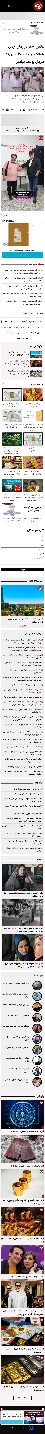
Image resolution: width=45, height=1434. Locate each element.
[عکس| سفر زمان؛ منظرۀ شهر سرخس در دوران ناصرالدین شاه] (36, 354)
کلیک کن (22, 255)
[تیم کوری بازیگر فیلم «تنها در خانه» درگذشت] (36, 1060)
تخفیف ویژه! (12, 1422)
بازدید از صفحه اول (29, 333)
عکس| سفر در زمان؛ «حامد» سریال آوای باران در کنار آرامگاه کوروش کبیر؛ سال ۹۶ (22, 279)
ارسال (22, 569)
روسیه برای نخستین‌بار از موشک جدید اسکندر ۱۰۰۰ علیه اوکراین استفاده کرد (21, 656)
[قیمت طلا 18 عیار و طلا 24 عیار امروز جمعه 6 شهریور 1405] (22, 1221)
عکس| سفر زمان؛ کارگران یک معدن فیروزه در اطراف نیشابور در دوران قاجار (23, 760)
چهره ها (38, 975)
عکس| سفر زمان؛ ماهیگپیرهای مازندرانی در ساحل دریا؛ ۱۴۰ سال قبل (21, 711)
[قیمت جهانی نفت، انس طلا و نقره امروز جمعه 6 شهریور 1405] (22, 1369)
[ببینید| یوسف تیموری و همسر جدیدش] (36, 1028)
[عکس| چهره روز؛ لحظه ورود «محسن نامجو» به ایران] (36, 1082)
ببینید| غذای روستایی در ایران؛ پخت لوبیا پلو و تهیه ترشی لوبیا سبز (23, 753)
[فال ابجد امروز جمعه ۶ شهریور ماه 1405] (22, 1114)
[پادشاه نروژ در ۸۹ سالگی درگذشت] (36, 1017)
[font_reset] (7, 110)
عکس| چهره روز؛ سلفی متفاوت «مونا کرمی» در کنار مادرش (23, 849)
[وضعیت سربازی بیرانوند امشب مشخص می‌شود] (36, 996)
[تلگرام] (11, 322)
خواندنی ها (36, 346)
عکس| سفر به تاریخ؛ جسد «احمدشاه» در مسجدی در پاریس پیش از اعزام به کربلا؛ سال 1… (23, 930)
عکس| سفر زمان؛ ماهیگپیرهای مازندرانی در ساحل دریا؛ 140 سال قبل (17, 374)
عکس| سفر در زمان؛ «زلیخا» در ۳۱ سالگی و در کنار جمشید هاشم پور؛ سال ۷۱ (23, 303)
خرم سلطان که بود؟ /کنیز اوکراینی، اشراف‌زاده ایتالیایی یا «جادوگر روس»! (22, 741)
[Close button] (43, 1409)
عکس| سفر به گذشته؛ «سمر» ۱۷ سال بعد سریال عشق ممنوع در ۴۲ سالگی (24, 620)
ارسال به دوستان (11, 333)
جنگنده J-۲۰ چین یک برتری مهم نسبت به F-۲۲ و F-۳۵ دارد (23, 726)
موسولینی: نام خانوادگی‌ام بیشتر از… (16, 1047)
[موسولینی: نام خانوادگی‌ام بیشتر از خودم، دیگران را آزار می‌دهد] (36, 1050)
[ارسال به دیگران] (24, 110)
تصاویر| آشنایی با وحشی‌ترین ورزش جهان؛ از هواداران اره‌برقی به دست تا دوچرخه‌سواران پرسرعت (22, 718)
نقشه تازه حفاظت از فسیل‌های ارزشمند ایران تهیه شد (22, 747)
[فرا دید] (38, 6)
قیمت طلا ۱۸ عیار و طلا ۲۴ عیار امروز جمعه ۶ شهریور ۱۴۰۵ (23, 807)
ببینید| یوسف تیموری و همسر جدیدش (27, 813)
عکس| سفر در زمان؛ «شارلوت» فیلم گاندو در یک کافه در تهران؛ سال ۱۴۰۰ (21, 295)
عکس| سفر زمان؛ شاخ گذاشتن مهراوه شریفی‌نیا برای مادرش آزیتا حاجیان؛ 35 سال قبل (23, 965)
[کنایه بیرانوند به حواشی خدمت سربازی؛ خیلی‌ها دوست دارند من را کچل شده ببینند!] (36, 1071)
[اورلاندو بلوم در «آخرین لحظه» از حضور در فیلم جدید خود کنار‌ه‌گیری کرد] (36, 1039)
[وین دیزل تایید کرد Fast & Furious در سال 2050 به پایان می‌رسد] (36, 1007)
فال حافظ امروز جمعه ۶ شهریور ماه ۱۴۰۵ (27, 794)
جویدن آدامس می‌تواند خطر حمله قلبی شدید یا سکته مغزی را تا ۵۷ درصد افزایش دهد (22, 679)
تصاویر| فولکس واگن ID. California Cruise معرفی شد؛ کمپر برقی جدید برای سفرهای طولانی (22, 703)
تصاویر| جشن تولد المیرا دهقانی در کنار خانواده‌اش (23, 766)
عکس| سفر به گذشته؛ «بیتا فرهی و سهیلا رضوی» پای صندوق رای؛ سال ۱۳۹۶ (22, 733)
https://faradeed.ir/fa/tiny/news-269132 (16, 327)
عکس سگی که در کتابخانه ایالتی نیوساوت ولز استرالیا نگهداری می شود (22, 773)
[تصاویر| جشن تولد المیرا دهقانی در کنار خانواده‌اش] (36, 985)
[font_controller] (12, 110)
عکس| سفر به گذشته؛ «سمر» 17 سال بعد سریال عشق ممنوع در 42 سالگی (17, 364)
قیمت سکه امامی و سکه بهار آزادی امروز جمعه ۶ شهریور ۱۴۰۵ (21, 827)
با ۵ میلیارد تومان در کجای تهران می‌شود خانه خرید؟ (22, 697)
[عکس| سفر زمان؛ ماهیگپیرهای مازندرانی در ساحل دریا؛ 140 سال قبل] (36, 373)
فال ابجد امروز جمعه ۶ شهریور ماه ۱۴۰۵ (27, 789)
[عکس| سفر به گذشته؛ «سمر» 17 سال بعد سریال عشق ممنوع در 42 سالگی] (36, 363)
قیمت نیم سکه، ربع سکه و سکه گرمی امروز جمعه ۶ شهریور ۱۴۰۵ (23, 800)
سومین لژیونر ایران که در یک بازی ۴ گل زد (26, 685)
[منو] (4, 6)
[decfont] (3, 110)
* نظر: (42, 554)
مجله (40, 860)
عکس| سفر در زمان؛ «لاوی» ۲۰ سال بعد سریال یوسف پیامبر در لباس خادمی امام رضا (22, 287)
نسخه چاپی (21, 338)
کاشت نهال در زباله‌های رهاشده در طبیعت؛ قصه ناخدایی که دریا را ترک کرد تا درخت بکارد (24, 649)
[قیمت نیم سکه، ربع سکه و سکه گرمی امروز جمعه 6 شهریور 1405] (22, 1183)
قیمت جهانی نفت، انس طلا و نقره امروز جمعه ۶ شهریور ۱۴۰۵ (24, 834)
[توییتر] (6, 322)
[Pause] (4, 244)
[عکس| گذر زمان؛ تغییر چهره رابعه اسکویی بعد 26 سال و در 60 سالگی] (22, 877)
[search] (9, 6)
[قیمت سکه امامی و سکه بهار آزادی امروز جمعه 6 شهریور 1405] (22, 1331)
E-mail (41, 545)
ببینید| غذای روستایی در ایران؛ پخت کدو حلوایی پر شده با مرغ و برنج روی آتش (23, 664)
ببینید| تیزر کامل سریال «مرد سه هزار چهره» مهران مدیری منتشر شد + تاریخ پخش (23, 820)
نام (43, 536)
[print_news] (20, 110)
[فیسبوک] (1, 322)
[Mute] (7, 244)
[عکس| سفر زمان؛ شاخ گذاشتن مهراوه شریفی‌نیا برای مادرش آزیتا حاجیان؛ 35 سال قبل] (22, 947)
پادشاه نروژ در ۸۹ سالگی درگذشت (18, 1015)
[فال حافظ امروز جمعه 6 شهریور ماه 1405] (22, 1149)
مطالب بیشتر (22, 1398)
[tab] (25, 626)
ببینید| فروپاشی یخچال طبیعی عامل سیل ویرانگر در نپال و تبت (23, 842)
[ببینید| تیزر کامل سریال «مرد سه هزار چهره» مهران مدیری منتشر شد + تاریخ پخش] (22, 1293)
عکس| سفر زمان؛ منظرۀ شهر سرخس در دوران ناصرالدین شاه (18, 353)
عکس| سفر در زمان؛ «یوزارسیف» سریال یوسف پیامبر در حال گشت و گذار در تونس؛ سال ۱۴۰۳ (22, 272)
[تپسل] (3, 221)
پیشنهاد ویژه (36, 581)
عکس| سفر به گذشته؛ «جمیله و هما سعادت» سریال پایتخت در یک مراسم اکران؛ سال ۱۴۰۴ (23, 641)
